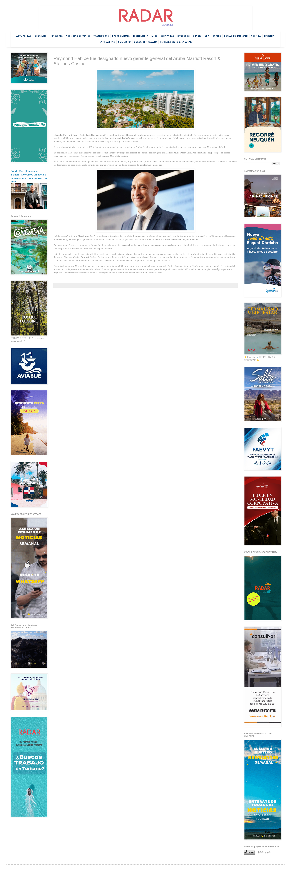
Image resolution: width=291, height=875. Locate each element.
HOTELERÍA (56, 35)
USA (206, 35)
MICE (154, 35)
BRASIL (197, 35)
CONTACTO (124, 41)
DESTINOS (40, 35)
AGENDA (256, 35)
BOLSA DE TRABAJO (145, 41)
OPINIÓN (269, 35)
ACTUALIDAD (24, 35)
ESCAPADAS (167, 35)
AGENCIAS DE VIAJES (78, 35)
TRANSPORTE (101, 35)
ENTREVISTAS (107, 41)
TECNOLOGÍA (140, 35)
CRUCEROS (183, 35)
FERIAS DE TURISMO (236, 35)
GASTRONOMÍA (121, 35)
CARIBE (216, 35)
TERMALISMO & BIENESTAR (176, 41)
